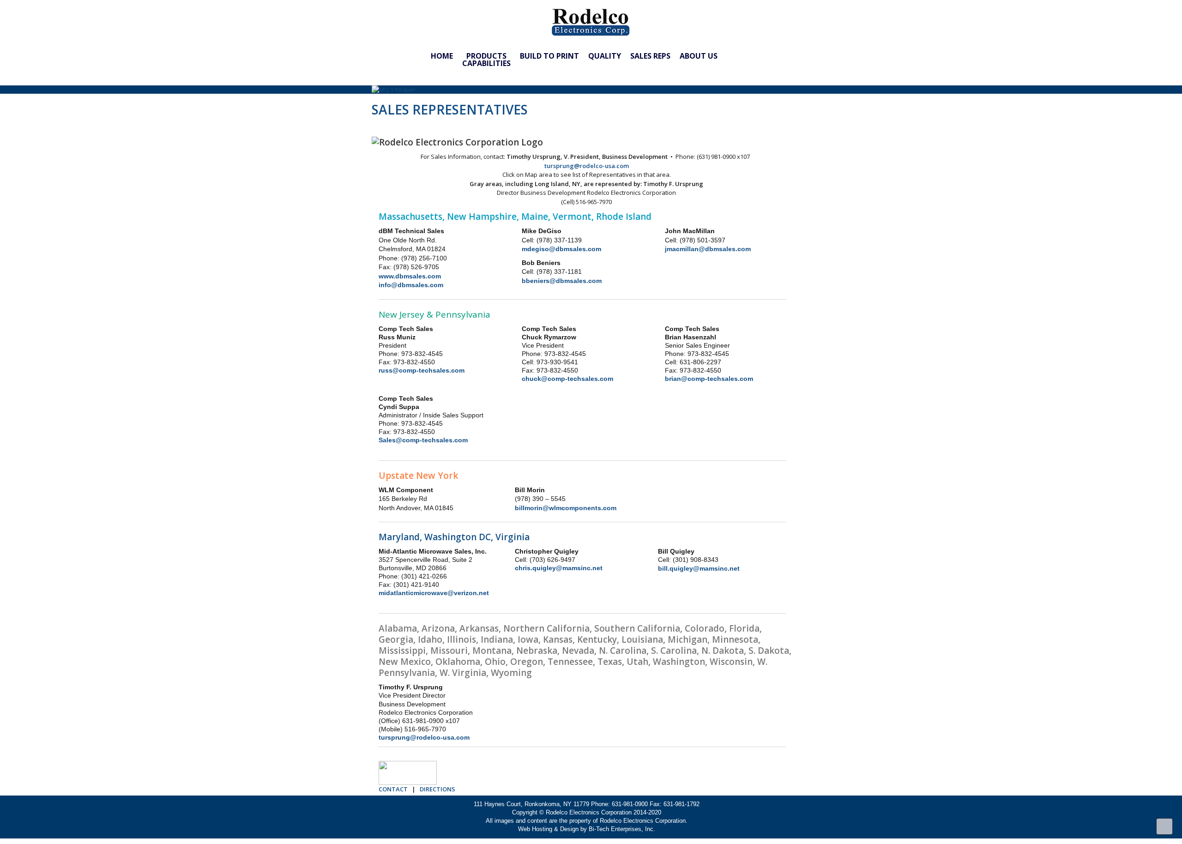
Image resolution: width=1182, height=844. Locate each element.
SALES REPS (650, 56)
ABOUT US (699, 56)
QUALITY (604, 56)
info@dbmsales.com (411, 285)
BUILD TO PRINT (549, 56)
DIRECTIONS (436, 789)
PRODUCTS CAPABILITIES (486, 56)
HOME (442, 56)
